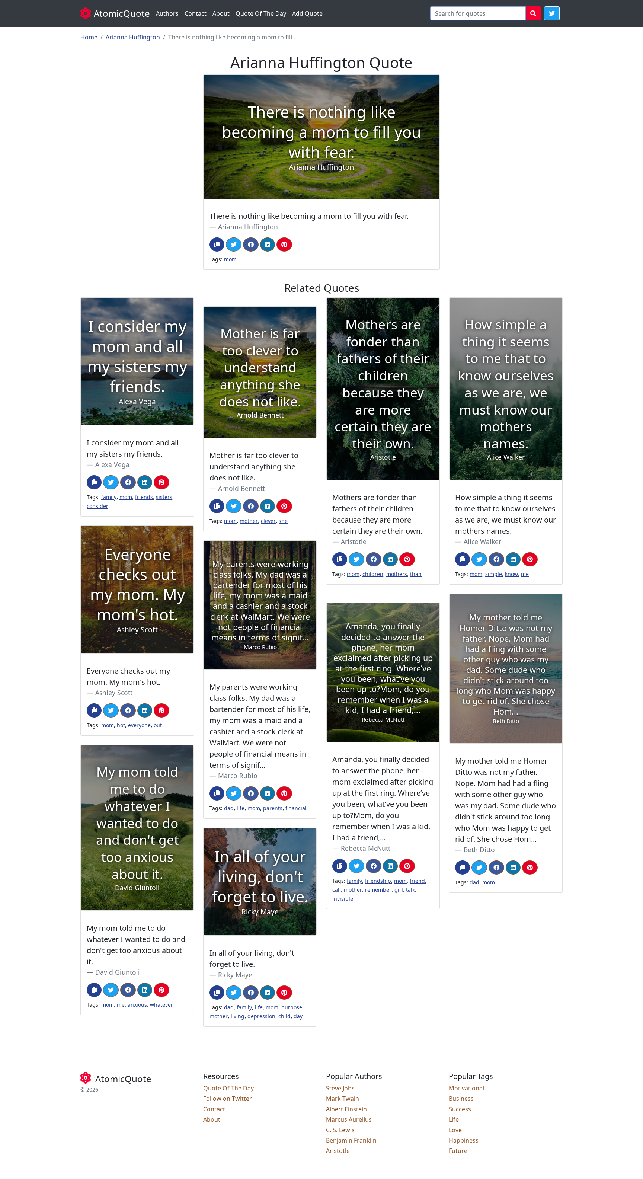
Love (455, 1130)
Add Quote (307, 13)
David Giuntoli (117, 972)
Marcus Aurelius (349, 1119)
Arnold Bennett (241, 488)
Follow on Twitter (227, 1099)
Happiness (464, 1140)
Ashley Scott (113, 692)
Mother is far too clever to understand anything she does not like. (253, 466)
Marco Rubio (237, 775)
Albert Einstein (346, 1109)
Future (458, 1151)
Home (88, 37)
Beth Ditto (479, 849)
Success (460, 1109)
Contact (196, 13)
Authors (167, 13)
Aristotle (354, 541)
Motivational (466, 1088)
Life (454, 1119)
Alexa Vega (112, 464)
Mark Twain (342, 1099)
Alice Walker (482, 541)
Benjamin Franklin (351, 1140)
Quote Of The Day (261, 13)
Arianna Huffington (133, 37)
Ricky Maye (235, 974)
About (221, 13)
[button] (552, 13)
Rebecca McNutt (365, 848)
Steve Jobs (340, 1088)
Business (461, 1099)
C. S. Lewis (340, 1130)
